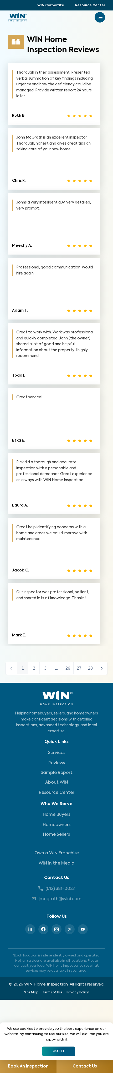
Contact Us (56, 878)
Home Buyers (56, 815)
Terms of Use (52, 992)
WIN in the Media (56, 863)
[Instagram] (56, 929)
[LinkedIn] (30, 929)
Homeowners (56, 825)
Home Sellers (56, 835)
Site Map (31, 992)
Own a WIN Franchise (56, 853)
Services (56, 753)
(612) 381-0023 (60, 889)
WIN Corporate (50, 5)
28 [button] (90, 668)
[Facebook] (43, 929)
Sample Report (57, 773)
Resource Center (90, 5)
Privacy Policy (77, 992)
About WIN (56, 782)
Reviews (56, 763)
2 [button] (34, 668)
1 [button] (23, 668)
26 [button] (67, 668)
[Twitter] (70, 929)
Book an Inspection (28, 1066)
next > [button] (101, 668)
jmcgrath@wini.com (60, 899)
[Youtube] (83, 929)
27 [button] (79, 668)
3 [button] (45, 668)
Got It (59, 1051)
